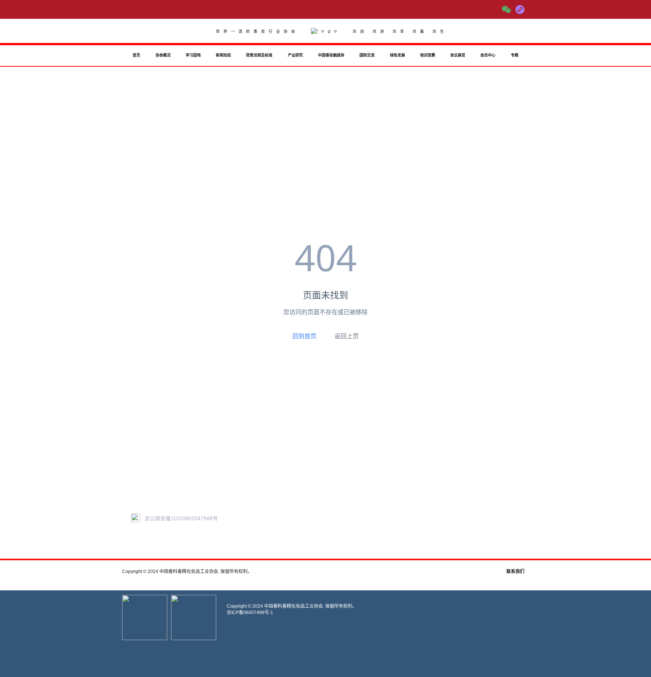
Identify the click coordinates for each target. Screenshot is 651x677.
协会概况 (163, 55)
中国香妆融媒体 (331, 55)
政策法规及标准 (259, 55)
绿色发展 (397, 55)
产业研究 (295, 55)
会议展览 (457, 55)
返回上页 (347, 336)
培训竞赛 (427, 55)
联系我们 (515, 571)
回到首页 (304, 336)
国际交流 (366, 55)
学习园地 (193, 55)
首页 (136, 55)
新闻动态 (223, 55)
